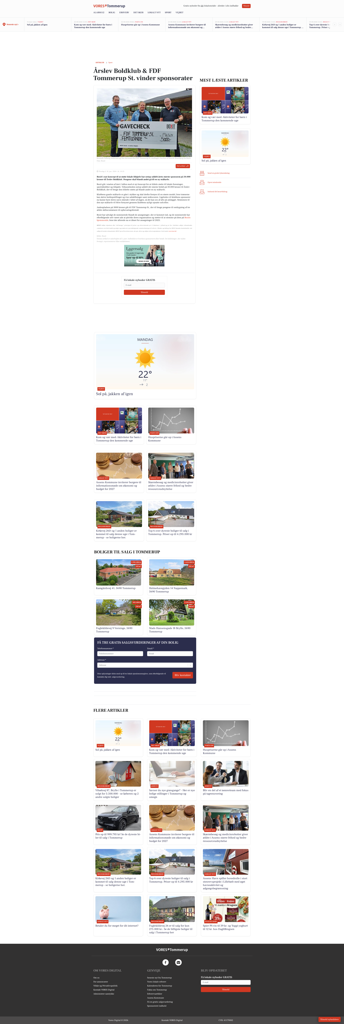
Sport (168, 12)
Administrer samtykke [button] (103, 993)
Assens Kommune (155, 997)
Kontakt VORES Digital (103, 989)
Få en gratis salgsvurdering (160, 1002)
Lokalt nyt (154, 12)
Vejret (179, 12)
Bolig (112, 12)
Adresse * (101, 660)
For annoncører (100, 981)
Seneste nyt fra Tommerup (159, 977)
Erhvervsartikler (154, 993)
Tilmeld (246, 6)
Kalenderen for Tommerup (159, 985)
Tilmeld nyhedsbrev (329, 1019)
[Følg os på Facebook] (165, 962)
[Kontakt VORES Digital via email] (178, 962)
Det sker (138, 12)
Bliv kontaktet (183, 675)
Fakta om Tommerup (157, 989)
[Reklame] (144, 255)
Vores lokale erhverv (156, 981)
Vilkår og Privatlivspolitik (105, 985)
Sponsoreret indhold (156, 1006)
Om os (96, 977)
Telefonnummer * (105, 648)
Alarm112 (98, 12)
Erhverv (124, 12)
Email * (150, 648)
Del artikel (181, 166)
